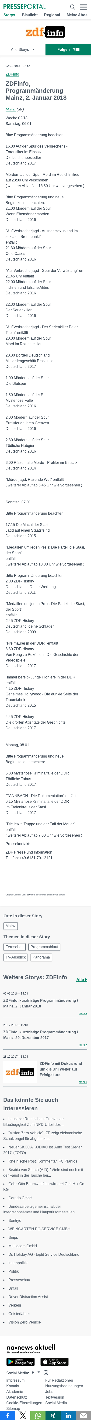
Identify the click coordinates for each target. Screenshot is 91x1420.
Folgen (63, 50)
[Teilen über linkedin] (68, 1415)
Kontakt (12, 1386)
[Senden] (83, 1415)
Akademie (14, 1392)
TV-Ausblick (16, 957)
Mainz (11, 110)
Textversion (54, 1397)
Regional (52, 15)
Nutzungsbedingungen (64, 1386)
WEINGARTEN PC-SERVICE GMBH (39, 1229)
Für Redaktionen (59, 1380)
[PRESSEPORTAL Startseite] (25, 7)
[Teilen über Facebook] (7, 1415)
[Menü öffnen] (84, 7)
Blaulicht (30, 15)
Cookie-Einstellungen (24, 1403)
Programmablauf (44, 947)
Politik (13, 1271)
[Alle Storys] (45, 40)
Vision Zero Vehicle (24, 1322)
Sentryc (14, 1221)
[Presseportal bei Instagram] (44, 1372)
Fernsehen (15, 947)
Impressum (15, 1380)
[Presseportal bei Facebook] (31, 1373)
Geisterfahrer (19, 1314)
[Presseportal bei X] (37, 1373)
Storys (9, 15)
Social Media (56, 1403)
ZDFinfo (12, 74)
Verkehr (14, 1305)
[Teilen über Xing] (53, 1415)
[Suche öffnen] (72, 7)
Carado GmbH (20, 1198)
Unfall (13, 1288)
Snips (13, 1237)
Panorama (41, 957)
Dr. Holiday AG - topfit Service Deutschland (43, 1254)
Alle (80, 979)
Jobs (49, 1392)
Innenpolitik (18, 1263)
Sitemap (13, 1409)
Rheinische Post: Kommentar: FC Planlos (42, 1161)
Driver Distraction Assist (28, 1297)
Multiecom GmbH (22, 1246)
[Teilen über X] (22, 1415)
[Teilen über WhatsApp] (38, 1415)
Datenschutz (16, 1397)
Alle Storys (20, 50)
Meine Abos (77, 15)
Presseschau (19, 1280)
